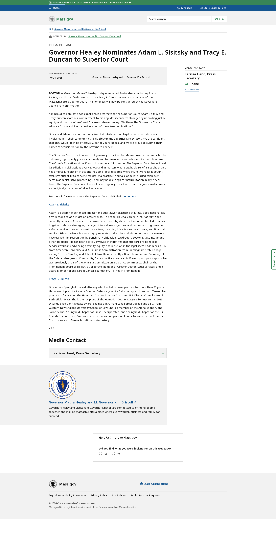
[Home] (50, 29)
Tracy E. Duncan (59, 279)
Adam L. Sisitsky (59, 204)
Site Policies (118, 495)
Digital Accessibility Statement (67, 495)
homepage (129, 196)
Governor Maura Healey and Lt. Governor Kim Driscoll (80, 29)
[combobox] (187, 19)
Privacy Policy (99, 495)
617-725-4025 (192, 90)
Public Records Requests (146, 495)
